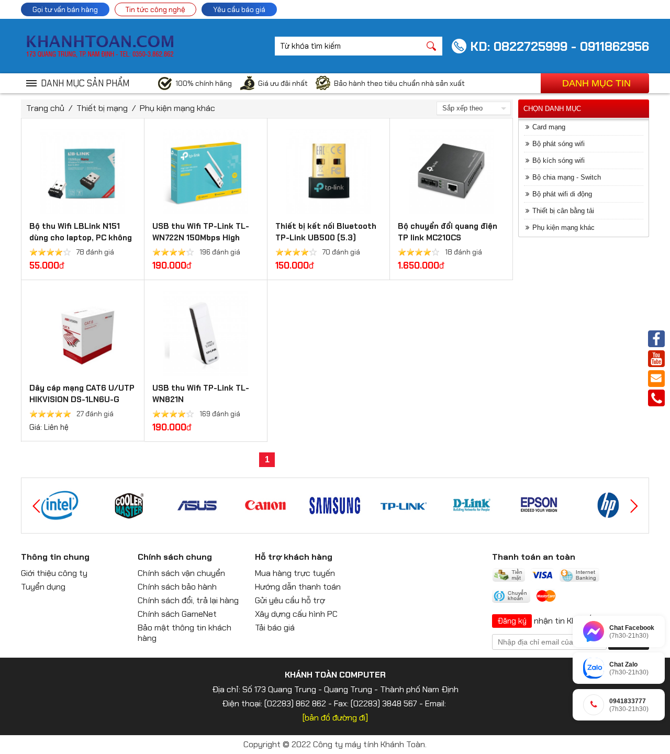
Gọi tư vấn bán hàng (65, 9)
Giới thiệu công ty (54, 573)
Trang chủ (45, 108)
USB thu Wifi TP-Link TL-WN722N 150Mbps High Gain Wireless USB (200, 237)
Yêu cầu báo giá (239, 9)
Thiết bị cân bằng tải (563, 211)
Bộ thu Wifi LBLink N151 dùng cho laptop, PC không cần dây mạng (80, 237)
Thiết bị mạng (102, 108)
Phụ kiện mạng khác (177, 108)
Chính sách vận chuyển (181, 573)
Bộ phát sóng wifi (558, 144)
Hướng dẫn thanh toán (298, 586)
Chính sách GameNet (177, 613)
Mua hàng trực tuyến (295, 573)
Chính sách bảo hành (177, 586)
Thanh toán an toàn (533, 556)
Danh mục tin (596, 83)
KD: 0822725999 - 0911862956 (559, 46)
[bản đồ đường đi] (335, 717)
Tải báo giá (275, 627)
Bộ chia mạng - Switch (566, 177)
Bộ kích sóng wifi (558, 160)
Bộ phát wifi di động (562, 194)
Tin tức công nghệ (155, 9)
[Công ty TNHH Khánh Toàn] (99, 55)
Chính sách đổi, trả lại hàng (188, 600)
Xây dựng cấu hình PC (296, 613)
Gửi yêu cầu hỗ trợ (290, 600)
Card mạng (548, 127)
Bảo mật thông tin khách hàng (184, 633)
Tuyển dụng (43, 586)
